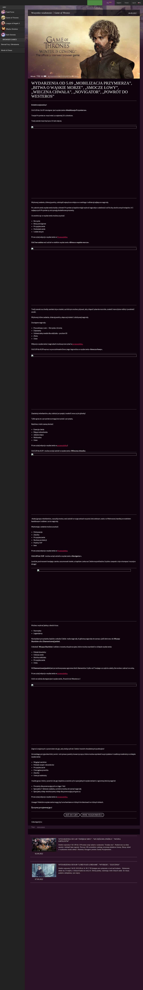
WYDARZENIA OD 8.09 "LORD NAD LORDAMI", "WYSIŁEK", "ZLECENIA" (89, 865)
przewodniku (62, 445)
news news (41, 827)
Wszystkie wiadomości (41, 13)
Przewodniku (62, 237)
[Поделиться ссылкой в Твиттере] (64, 822)
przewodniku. (77, 344)
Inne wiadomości (92, 815)
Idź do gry (72, 815)
